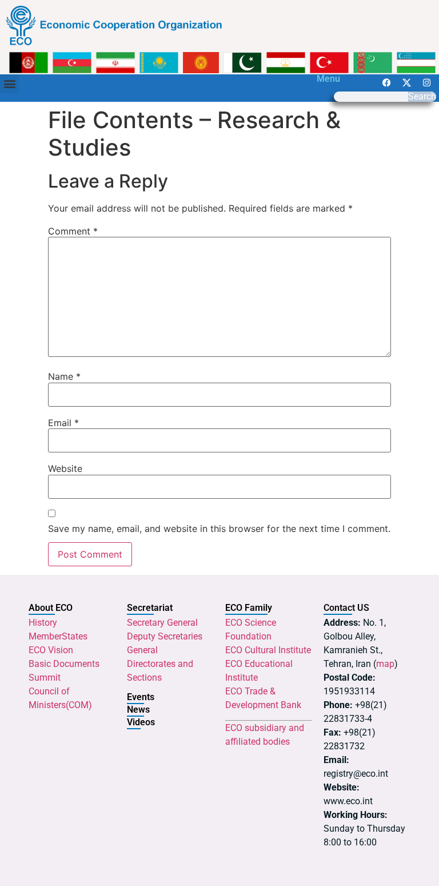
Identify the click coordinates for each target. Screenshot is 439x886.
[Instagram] (427, 83)
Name (64, 376)
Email (63, 422)
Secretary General (162, 622)
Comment (73, 231)
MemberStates (58, 636)
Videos (141, 722)
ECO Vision (51, 650)
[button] (9, 83)
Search (422, 97)
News (138, 709)
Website (65, 468)
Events (140, 697)
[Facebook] (387, 83)
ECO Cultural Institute (268, 650)
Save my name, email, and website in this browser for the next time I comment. (219, 528)
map (385, 663)
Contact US (346, 607)
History (43, 622)
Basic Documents (64, 663)
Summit (45, 677)
